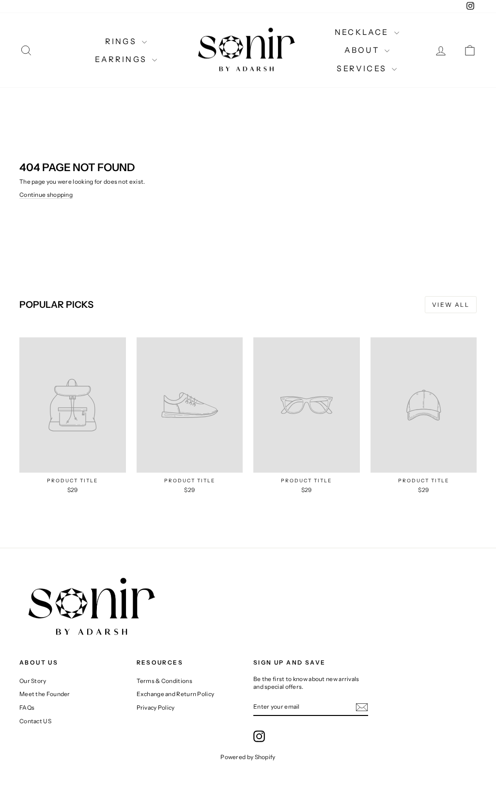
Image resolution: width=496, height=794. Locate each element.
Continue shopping (46, 194)
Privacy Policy (156, 707)
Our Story (32, 680)
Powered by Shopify (247, 757)
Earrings (122, 59)
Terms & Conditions (164, 680)
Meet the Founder (44, 694)
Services (363, 68)
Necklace (363, 32)
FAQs (26, 707)
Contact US (35, 721)
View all (450, 304)
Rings (122, 41)
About (363, 50)
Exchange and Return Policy (176, 694)
